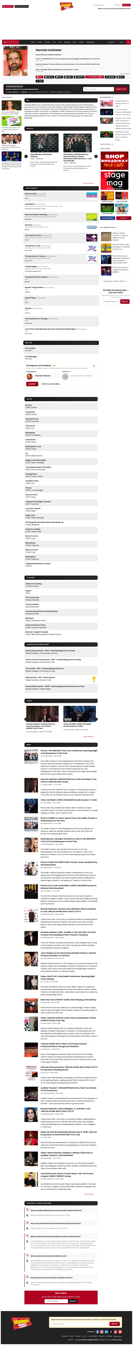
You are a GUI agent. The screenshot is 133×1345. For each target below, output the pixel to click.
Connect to (66, 372)
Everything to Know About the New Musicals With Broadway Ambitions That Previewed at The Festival (11, 161)
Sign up (125, 302)
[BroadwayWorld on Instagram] (102, 1332)
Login (121, 42)
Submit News (93, 1336)
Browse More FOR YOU (114, 281)
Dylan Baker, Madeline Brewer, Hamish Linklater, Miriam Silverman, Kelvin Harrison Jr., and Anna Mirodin (77, 158)
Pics (60, 77)
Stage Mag (90, 42)
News (33, 42)
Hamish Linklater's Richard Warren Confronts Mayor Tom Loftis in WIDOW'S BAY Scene (68, 64)
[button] (128, 42)
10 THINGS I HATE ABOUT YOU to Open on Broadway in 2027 (11, 125)
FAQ (40, 81)
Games (81, 42)
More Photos (87, 183)
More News (88, 1194)
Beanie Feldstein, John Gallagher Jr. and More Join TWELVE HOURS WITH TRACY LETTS (65, 1110)
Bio (40, 77)
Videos (50, 77)
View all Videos (105, 144)
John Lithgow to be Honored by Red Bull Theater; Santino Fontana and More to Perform (68, 954)
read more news (125, 74)
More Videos (88, 737)
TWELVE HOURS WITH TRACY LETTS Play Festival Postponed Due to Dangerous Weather (64, 1045)
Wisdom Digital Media (90, 1340)
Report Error (118, 1336)
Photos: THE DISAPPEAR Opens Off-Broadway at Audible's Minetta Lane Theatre (44, 164)
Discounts (124, 218)
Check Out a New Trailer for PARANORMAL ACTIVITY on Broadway (123, 112)
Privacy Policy (117, 1340)
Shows (40, 42)
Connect (32, 384)
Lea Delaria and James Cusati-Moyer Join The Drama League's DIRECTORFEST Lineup (67, 1174)
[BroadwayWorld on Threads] (115, 1332)
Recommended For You (108, 227)
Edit (121, 77)
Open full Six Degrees (50, 384)
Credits (80, 77)
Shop (74, 42)
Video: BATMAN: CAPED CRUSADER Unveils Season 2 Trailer (57, 70)
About (72, 1336)
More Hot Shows (108, 218)
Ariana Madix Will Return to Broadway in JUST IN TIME (10, 108)
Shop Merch (8, 6)
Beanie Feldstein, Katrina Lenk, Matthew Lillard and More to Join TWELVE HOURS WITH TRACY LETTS (68, 910)
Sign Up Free (121, 89)
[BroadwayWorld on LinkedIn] (106, 1332)
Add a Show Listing (21, 6)
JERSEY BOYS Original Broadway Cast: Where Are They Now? (11, 142)
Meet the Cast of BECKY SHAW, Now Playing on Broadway (68, 999)
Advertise (65, 1336)
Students (67, 42)
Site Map (109, 1336)
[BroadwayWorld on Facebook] (97, 1332)
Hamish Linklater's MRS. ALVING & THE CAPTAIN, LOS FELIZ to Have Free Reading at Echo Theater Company (68, 933)
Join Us (84, 1336)
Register (111, 42)
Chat (54, 42)
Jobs (60, 42)
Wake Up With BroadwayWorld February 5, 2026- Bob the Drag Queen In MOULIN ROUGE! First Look (69, 1133)
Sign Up (73, 1301)
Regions (102, 1336)
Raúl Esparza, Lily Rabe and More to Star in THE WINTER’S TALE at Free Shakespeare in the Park (68, 840)
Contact (78, 1336)
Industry (47, 42)
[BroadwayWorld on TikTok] (111, 1332)
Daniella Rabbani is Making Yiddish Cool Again (122, 103)
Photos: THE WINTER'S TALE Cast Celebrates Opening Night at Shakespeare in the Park (68, 59)
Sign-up (117, 5)
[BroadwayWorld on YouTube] (120, 1332)
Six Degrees (95, 77)
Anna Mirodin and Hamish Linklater (41, 156)
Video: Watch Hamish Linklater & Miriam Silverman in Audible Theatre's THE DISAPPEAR (67, 1154)
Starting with (31, 372)
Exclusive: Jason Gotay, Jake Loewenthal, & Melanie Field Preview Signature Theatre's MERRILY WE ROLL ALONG (123, 123)
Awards (111, 77)
